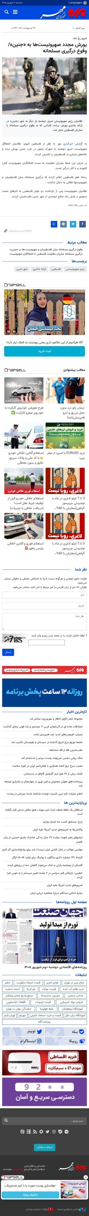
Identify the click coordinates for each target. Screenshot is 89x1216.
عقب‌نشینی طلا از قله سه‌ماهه (66, 750)
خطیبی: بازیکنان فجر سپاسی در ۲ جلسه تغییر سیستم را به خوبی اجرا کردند (45, 875)
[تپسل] (6, 285)
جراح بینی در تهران (74, 982)
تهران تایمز (9, 1015)
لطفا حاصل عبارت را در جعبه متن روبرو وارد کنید (59, 636)
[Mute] (14, 331)
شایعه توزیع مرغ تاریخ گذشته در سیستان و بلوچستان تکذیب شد (47, 742)
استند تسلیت (12, 989)
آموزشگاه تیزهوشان (72, 1009)
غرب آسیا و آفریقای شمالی (58, 28)
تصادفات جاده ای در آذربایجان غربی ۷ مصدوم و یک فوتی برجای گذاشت (43, 727)
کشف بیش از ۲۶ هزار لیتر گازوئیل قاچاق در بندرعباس (53, 774)
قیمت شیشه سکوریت (28, 982)
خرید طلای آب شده (73, 989)
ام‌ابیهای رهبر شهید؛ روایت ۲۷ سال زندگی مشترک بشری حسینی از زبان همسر (43, 839)
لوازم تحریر (52, 982)
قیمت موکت (49, 989)
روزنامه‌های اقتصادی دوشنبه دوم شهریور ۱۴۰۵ (55, 967)
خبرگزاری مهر (65, 144)
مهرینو (22, 1015)
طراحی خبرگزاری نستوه (68, 1209)
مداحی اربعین (75, 996)
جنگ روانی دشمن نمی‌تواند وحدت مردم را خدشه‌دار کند (52, 758)
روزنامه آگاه (44, 1022)
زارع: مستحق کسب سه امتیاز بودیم (63, 822)
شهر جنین (21, 269)
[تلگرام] (66, 1132)
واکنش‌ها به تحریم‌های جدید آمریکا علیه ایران (58, 830)
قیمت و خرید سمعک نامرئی (45, 1015)
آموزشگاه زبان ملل (75, 1015)
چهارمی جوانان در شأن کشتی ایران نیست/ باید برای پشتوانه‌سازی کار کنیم (42, 850)
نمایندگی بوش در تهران (18, 1009)
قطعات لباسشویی (15, 1002)
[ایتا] (22, 1132)
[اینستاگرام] (54, 1132)
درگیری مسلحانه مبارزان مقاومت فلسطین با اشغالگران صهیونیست (46, 254)
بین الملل (80, 28)
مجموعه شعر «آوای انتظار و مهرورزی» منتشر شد (56, 719)
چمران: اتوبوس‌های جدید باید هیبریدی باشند (58, 734)
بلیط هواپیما (46, 1009)
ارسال (8, 652)
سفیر (7, 982)
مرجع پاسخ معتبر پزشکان (19, 996)
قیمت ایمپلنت (43, 1002)
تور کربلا (31, 989)
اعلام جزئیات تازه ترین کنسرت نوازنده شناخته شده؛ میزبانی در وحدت (45, 794)
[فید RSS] (35, 1132)
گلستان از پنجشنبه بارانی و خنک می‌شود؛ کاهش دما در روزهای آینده (45, 865)
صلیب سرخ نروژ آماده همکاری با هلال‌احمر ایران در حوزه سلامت (47, 766)
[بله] (60, 1132)
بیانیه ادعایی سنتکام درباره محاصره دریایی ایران (56, 893)
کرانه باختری (39, 269)
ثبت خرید (44, 351)
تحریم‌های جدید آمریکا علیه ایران (65, 885)
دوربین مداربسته (50, 996)
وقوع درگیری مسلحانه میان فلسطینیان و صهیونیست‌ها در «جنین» (46, 249)
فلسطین (56, 269)
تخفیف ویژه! (30, 1195)
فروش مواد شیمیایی (71, 1002)
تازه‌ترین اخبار (77, 712)
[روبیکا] (41, 1132)
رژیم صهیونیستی (75, 269)
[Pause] (8, 331)
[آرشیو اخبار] (28, 1132)
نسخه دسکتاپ (44, 1147)
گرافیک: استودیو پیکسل (37, 1209)
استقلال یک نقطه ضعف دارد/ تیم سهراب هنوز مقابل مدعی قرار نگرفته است (44, 812)
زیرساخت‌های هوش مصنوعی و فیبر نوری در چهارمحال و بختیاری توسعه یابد (43, 784)
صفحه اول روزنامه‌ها (71, 902)
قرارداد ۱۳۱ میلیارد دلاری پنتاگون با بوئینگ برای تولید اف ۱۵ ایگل (47, 857)
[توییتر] (47, 1132)
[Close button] (86, 1177)
